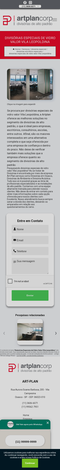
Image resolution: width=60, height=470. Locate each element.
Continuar (30, 463)
